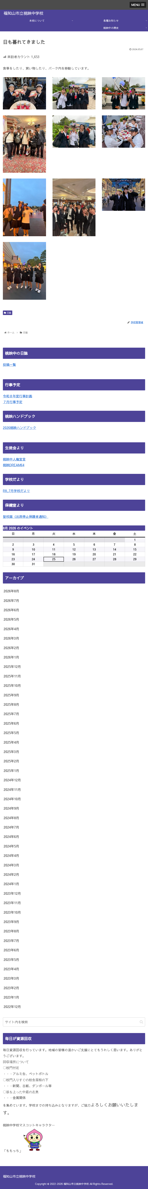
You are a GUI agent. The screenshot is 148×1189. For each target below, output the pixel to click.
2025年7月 (11, 714)
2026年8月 (11, 591)
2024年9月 (11, 808)
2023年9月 (11, 921)
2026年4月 (11, 629)
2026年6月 (11, 610)
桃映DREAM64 (13, 465)
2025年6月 (11, 723)
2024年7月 (11, 827)
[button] (141, 1022)
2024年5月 (11, 846)
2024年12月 (12, 780)
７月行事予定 (12, 402)
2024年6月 (11, 836)
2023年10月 (12, 912)
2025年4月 (11, 742)
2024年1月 (11, 884)
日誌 (9, 312)
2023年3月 (11, 978)
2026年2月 (11, 648)
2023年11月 (12, 902)
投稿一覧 (9, 364)
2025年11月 (12, 676)
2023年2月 (11, 988)
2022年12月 (12, 1006)
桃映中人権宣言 (14, 459)
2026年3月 (11, 638)
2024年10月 (12, 799)
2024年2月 (11, 874)
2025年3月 (11, 751)
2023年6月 (11, 950)
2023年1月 (11, 997)
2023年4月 (11, 969)
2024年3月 (11, 865)
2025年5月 (11, 732)
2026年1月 (11, 657)
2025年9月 (11, 695)
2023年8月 (11, 931)
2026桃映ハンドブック (19, 427)
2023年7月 (11, 940)
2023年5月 (11, 959)
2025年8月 (11, 704)
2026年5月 (11, 619)
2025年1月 (11, 770)
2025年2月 (11, 761)
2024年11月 (12, 789)
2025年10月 (12, 685)
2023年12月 (12, 893)
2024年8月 (11, 818)
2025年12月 (12, 666)
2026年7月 (11, 600)
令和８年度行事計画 (17, 396)
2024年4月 (11, 855)
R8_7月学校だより (16, 490)
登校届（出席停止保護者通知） (25, 516)
